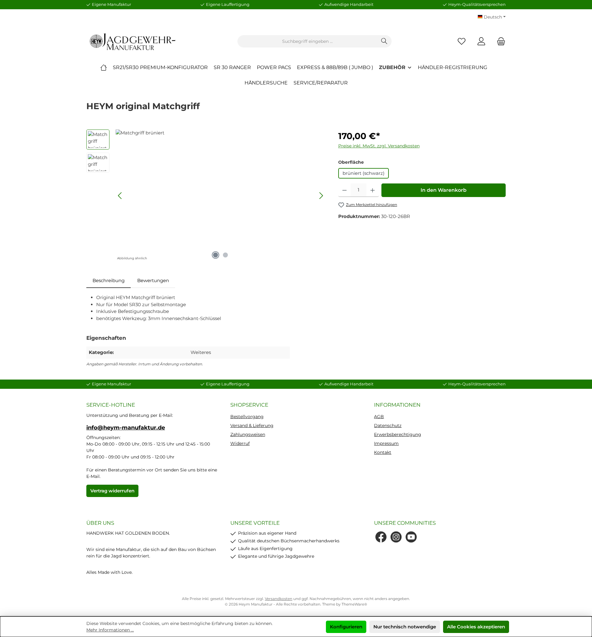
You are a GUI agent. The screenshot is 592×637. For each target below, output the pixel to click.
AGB (379, 416)
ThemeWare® (354, 604)
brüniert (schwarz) (363, 173)
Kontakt (382, 452)
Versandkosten (278, 598)
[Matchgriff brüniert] (221, 195)
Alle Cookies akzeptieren (476, 627)
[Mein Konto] (481, 41)
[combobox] (307, 41)
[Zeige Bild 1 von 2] (215, 255)
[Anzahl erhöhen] (372, 190)
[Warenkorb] (499, 41)
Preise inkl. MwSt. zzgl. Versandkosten (379, 146)
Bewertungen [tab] (153, 280)
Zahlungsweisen (247, 434)
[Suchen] (384, 41)
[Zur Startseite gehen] (132, 41)
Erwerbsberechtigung (397, 434)
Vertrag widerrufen (112, 491)
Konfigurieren (346, 627)
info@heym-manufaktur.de (125, 427)
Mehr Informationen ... (110, 630)
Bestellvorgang (247, 416)
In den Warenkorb (444, 190)
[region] (206, 195)
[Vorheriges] (120, 196)
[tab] (108, 280)
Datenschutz (387, 425)
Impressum (386, 443)
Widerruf (240, 443)
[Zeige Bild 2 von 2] (225, 255)
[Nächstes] (321, 196)
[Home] (104, 67)
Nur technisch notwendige (404, 627)
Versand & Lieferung (251, 425)
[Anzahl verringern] (344, 190)
